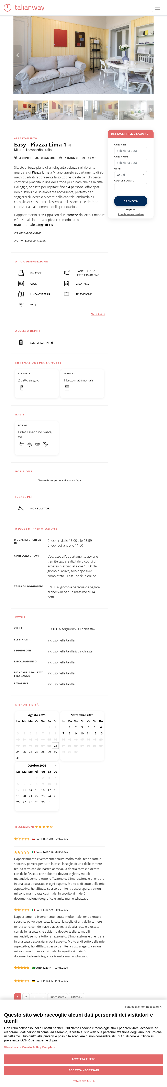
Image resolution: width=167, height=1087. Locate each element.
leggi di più (45, 225)
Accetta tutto (84, 1059)
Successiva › (57, 997)
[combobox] (130, 174)
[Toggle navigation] (157, 8)
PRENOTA (130, 201)
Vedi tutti (98, 314)
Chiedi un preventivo (131, 214)
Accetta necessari (83, 1070)
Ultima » (76, 997)
